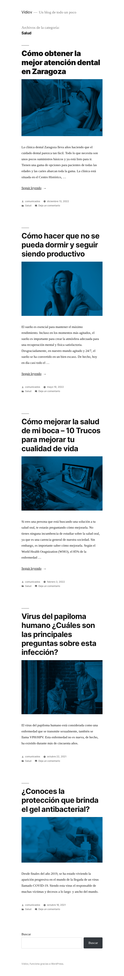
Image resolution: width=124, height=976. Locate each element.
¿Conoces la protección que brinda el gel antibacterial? (59, 800)
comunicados (32, 201)
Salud (28, 205)
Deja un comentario (49, 205)
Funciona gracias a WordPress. (47, 963)
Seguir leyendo (33, 188)
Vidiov (26, 12)
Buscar (26, 934)
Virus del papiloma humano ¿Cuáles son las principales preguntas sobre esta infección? (58, 634)
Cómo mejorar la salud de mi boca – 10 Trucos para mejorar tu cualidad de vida (60, 435)
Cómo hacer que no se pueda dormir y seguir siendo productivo (60, 244)
